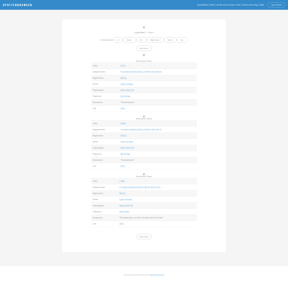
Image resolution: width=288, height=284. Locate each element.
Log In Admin (276, 5)
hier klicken (125, 96)
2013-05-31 (157, 129)
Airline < (170, 40)
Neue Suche (144, 48)
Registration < (155, 40)
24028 (123, 123)
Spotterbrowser (17, 5)
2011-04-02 (155, 187)
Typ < (182, 40)
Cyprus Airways (126, 84)
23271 (123, 65)
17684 (122, 181)
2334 (122, 108)
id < (118, 40)
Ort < (141, 40)
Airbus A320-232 (127, 90)
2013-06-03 (157, 71)
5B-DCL (123, 78)
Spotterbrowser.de (157, 275)
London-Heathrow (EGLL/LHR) (135, 71)
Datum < (129, 40)
